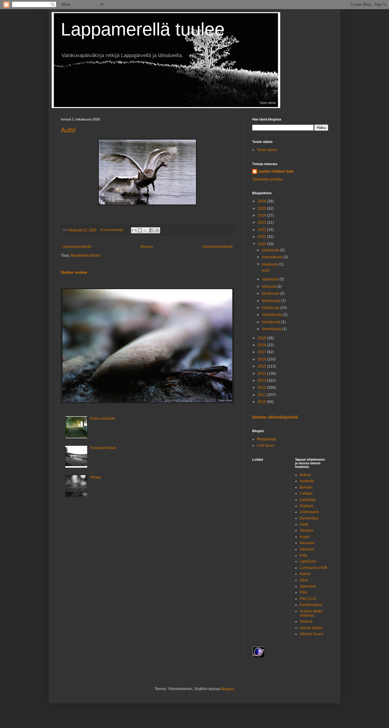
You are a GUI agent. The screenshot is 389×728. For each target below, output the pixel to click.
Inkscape (307, 543)
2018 (262, 345)
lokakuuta (270, 264)
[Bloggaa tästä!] (140, 230)
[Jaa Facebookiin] (151, 230)
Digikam (306, 506)
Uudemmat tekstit (76, 247)
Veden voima (74, 272)
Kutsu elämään (102, 418)
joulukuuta (271, 250)
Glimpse (306, 530)
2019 (262, 338)
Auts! (68, 130)
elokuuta (269, 286)
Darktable (308, 500)
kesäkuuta (271, 293)
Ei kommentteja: (113, 230)
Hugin (305, 537)
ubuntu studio (311, 628)
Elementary (309, 518)
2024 (262, 215)
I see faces (265, 445)
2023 (262, 222)
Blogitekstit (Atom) (86, 255)
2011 (262, 395)
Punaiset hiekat (103, 448)
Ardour (305, 475)
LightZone (308, 561)
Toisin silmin (267, 150)
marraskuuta (273, 257)
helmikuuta (271, 322)
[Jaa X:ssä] (146, 230)
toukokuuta (271, 301)
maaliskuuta (272, 315)
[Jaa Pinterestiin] (157, 230)
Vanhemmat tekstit (217, 247)
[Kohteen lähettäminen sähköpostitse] (134, 230)
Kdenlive (307, 549)
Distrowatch (309, 512)
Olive (304, 580)
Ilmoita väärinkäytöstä (275, 417)
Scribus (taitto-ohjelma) (311, 613)
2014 (262, 373)
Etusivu (147, 247)
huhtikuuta (271, 308)
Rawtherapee (311, 605)
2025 (262, 208)
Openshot (308, 586)
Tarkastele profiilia (267, 179)
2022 (262, 230)
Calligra (306, 493)
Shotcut (306, 621)
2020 (262, 244)
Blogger (227, 689)
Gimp (304, 524)
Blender (306, 487)
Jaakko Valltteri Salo (276, 171)
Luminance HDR (313, 568)
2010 (262, 402)
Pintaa (95, 477)
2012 (262, 387)
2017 (262, 352)
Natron (305, 574)
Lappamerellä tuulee (143, 29)
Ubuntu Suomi (311, 634)
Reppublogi (266, 439)
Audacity (307, 481)
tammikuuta (272, 329)
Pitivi (304, 592)
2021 (262, 237)
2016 (262, 359)
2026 (262, 201)
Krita (303, 555)
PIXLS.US (308, 599)
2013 (262, 380)
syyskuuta (270, 279)
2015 (262, 366)
